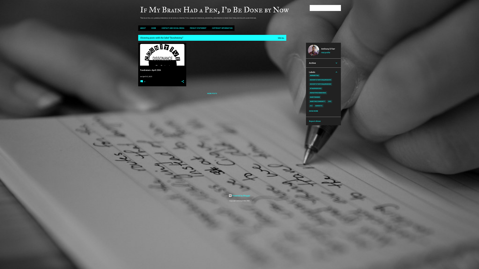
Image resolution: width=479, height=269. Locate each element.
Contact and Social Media (173, 28)
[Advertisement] (296, 80)
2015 (329, 101)
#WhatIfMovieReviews (318, 93)
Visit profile (325, 53)
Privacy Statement (198, 28)
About (143, 28)
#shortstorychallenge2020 (320, 84)
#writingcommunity (317, 101)
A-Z (311, 105)
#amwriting (314, 75)
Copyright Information (222, 28)
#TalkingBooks (315, 88)
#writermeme (315, 97)
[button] (182, 81)
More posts (212, 93)
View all (281, 38)
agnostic (318, 105)
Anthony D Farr (328, 49)
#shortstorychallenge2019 (320, 80)
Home (153, 28)
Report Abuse (315, 121)
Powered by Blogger (241, 196)
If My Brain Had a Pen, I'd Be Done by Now (214, 9)
